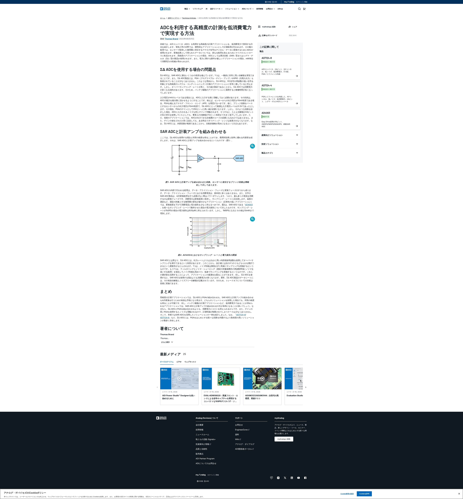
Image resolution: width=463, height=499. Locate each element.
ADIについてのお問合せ (206, 463)
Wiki (237, 439)
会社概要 (199, 425)
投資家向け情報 (202, 444)
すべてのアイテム (167, 362)
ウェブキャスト (190, 362)
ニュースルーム (202, 434)
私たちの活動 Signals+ (206, 439)
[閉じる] (459, 493)
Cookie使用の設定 (347, 494)
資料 (237, 434)
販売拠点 (199, 454)
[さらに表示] (167, 342)
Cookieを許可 (364, 494)
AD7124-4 (240, 314)
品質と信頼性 (201, 449)
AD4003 (249, 204)
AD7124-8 (164, 317)
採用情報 (199, 429)
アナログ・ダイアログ (244, 444)
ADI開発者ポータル (243, 449)
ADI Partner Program (205, 458)
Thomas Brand (171, 39)
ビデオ (179, 362)
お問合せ (239, 425)
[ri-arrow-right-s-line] (306, 387)
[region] (231, 494)
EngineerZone (241, 429)
